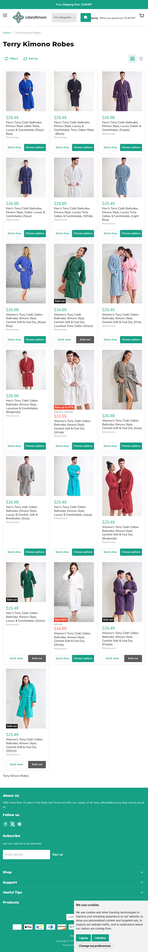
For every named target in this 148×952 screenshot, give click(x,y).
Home (7, 32)
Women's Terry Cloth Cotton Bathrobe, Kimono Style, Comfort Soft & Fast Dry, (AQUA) (24, 745)
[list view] (141, 58)
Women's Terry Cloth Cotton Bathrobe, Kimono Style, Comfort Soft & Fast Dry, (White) (72, 426)
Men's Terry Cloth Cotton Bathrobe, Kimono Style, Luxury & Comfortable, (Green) (25, 616)
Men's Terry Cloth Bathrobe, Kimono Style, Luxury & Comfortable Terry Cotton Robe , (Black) (74, 128)
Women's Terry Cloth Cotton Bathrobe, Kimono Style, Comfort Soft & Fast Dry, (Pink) (121, 318)
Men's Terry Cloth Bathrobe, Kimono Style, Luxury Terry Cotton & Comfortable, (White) (73, 212)
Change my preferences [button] (95, 945)
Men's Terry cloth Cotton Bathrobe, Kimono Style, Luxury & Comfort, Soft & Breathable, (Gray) (22, 512)
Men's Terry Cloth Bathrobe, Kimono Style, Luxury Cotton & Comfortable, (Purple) (121, 126)
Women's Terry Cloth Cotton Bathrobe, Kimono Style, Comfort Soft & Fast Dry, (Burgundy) (120, 532)
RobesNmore (12, 754)
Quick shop (14, 147)
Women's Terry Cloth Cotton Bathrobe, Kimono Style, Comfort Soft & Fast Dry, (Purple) (120, 638)
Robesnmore (12, 137)
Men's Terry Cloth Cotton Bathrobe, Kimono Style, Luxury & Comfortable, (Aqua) (73, 510)
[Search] (86, 17)
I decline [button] (100, 937)
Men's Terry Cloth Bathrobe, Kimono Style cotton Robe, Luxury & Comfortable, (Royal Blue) (25, 128)
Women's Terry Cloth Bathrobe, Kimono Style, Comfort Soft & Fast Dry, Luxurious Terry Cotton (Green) (73, 320)
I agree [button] (83, 937)
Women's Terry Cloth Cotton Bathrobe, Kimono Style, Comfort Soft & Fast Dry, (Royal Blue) (26, 320)
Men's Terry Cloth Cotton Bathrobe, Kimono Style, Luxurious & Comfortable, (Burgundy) (22, 406)
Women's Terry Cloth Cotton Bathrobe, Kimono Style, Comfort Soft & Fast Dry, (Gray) (122, 424)
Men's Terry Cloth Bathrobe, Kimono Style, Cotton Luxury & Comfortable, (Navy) (25, 212)
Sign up (57, 854)
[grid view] (132, 58)
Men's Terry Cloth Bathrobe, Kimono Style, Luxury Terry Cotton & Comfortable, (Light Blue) (120, 214)
